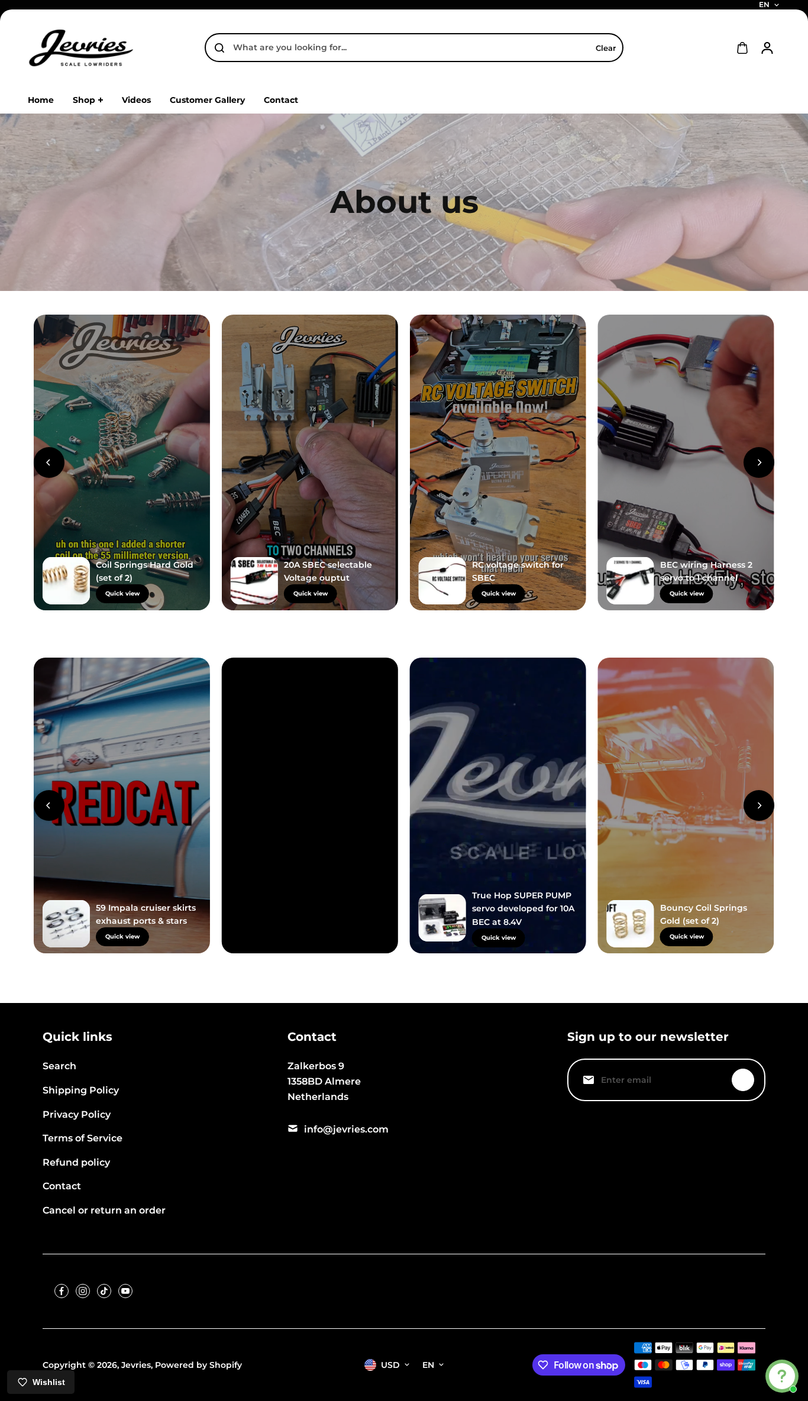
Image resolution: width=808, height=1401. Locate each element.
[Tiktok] (104, 1291)
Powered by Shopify (198, 1365)
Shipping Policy (81, 1090)
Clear (606, 48)
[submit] (743, 1080)
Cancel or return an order (104, 1210)
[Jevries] (81, 47)
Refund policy (76, 1162)
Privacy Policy (77, 1114)
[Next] (759, 462)
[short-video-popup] (122, 462)
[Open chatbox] (782, 1376)
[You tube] (125, 1291)
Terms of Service (82, 1138)
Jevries (136, 1365)
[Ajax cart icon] (742, 48)
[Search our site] (219, 48)
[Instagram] (83, 1291)
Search (59, 1066)
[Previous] (49, 462)
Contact (62, 1186)
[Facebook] (61, 1291)
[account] (767, 48)
